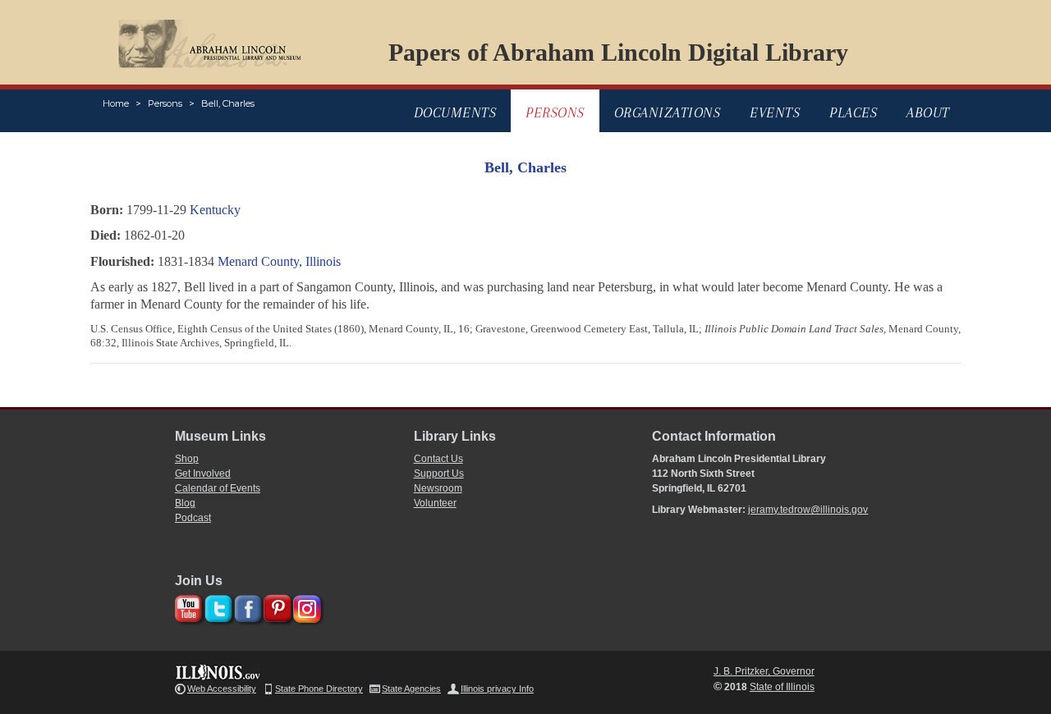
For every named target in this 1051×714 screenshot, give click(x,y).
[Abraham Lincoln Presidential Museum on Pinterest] (275, 606)
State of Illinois (782, 687)
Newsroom (438, 488)
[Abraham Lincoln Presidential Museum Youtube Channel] (187, 606)
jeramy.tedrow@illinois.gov (808, 509)
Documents (455, 112)
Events (775, 112)
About (928, 112)
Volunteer (435, 503)
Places (853, 112)
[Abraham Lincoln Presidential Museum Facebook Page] (246, 606)
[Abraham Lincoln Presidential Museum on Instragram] (305, 606)
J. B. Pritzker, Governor (764, 671)
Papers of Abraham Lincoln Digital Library (618, 52)
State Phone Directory (319, 688)
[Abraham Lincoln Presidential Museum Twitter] (216, 606)
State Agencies (411, 688)
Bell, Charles (228, 103)
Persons (165, 103)
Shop (187, 459)
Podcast (193, 518)
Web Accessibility (221, 688)
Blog (185, 503)
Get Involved (203, 473)
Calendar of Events (217, 488)
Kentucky (215, 210)
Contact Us (438, 459)
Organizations (667, 112)
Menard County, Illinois (279, 261)
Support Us (439, 473)
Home (116, 103)
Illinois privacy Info (497, 688)
